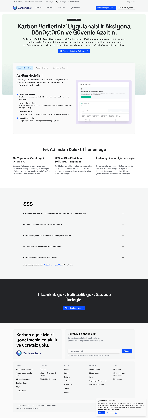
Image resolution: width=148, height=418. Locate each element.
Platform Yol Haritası (96, 385)
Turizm (66, 389)
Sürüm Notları (94, 373)
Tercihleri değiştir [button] (112, 413)
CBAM (18, 387)
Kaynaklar (62, 8)
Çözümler (50, 8)
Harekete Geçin (21, 383)
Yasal (91, 377)
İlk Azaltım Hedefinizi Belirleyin (72, 51)
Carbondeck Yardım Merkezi (53, 265)
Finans (66, 369)
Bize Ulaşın (117, 379)
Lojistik (67, 377)
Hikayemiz (117, 369)
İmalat (66, 373)
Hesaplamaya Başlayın (24, 369)
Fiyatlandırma (75, 8)
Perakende (68, 385)
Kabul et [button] (101, 413)
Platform (38, 8)
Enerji (66, 392)
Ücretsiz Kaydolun (126, 8)
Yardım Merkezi (95, 369)
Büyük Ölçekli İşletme (48, 379)
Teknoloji (67, 381)
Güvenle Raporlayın (23, 379)
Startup (43, 369)
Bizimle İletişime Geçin (106, 8)
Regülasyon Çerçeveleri (98, 381)
